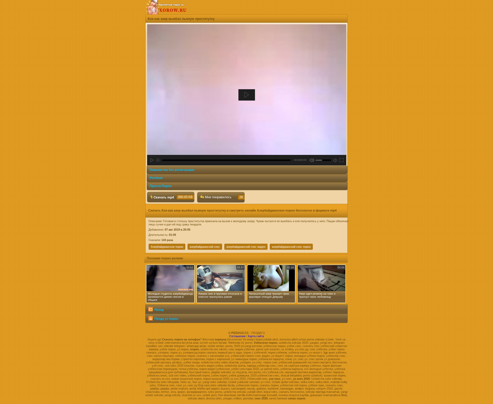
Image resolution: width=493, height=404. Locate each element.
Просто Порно (161, 186)
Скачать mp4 (173, 197)
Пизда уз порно (166, 318)
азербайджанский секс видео (245, 246)
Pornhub (156, 178)
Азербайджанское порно (167, 246)
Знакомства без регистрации (172, 169)
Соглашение (237, 336)
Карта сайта (256, 336)
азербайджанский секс (205, 246)
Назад (159, 309)
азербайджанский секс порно (291, 246)
